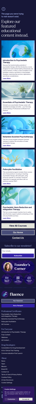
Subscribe (18, 256)
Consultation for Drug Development (13, 348)
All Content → (6, 340)
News (3, 361)
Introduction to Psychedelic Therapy (13, 332)
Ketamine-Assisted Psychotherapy (13, 319)
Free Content (5, 335)
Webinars (4, 337)
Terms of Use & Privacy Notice (11, 374)
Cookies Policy (6, 377)
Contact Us (5, 372)
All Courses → (6, 324)
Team (3, 364)
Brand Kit (4, 369)
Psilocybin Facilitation (8, 321)
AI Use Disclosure (7, 380)
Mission (4, 366)
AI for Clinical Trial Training (10, 350)
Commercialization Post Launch (11, 353)
